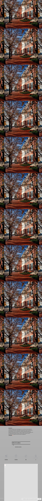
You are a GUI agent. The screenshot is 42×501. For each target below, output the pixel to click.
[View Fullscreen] (5, 467)
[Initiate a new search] (36, 464)
